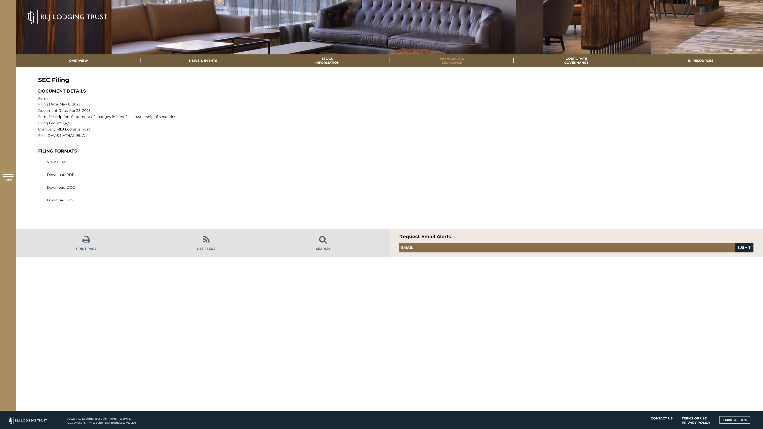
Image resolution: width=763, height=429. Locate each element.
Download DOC (61, 187)
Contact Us (662, 418)
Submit (744, 247)
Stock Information (327, 61)
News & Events (203, 61)
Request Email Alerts (425, 236)
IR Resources (700, 61)
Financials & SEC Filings (452, 61)
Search (323, 249)
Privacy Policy (696, 423)
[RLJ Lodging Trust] (67, 9)
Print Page (86, 249)
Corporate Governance (576, 61)
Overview (78, 61)
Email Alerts (735, 420)
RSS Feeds (206, 249)
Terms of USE (694, 418)
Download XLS (60, 200)
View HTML (57, 162)
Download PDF (60, 175)
